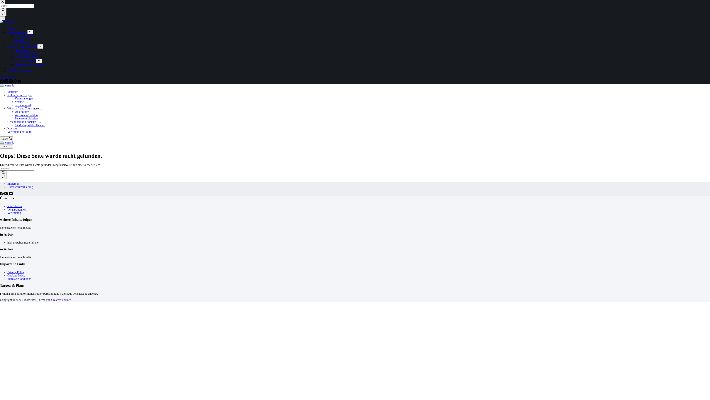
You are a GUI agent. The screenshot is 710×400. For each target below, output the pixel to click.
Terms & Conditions (19, 278)
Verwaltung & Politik (19, 131)
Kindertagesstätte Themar (30, 125)
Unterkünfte (22, 111)
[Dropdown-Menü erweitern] (30, 96)
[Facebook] (2, 194)
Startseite (12, 91)
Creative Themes (61, 299)
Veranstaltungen (24, 98)
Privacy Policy (15, 272)
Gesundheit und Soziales (21, 121)
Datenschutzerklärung (20, 187)
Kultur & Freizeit (17, 95)
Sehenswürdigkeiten (26, 118)
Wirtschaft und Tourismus (22, 108)
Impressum (13, 183)
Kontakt (12, 128)
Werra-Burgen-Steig (26, 115)
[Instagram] (6, 194)
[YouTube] (11, 194)
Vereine (19, 101)
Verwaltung (14, 212)
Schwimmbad (23, 105)
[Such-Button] (3, 175)
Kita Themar (14, 206)
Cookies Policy (16, 275)
